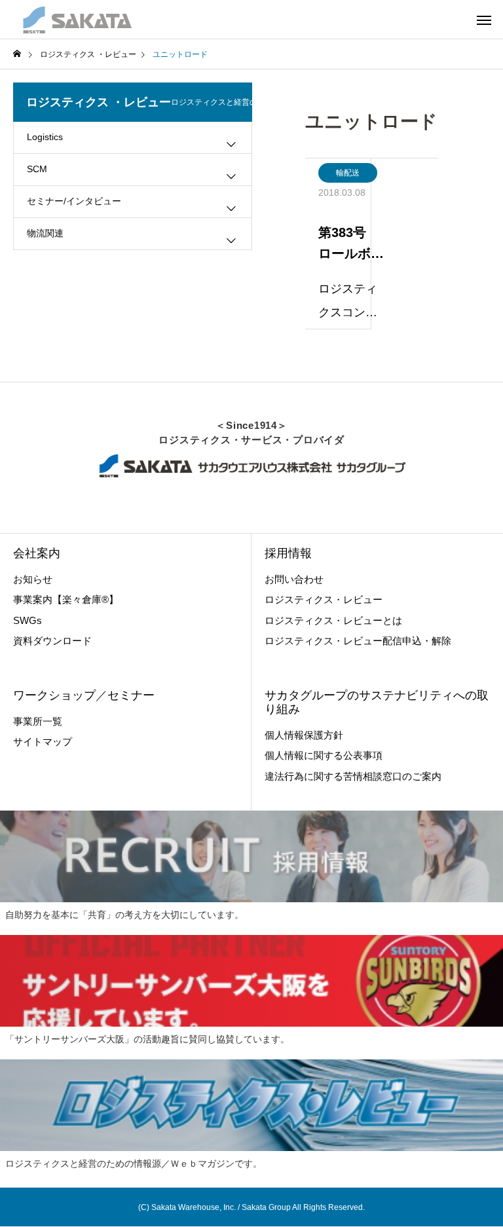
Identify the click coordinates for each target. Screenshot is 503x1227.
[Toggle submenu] (231, 144)
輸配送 (348, 172)
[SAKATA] (76, 19)
